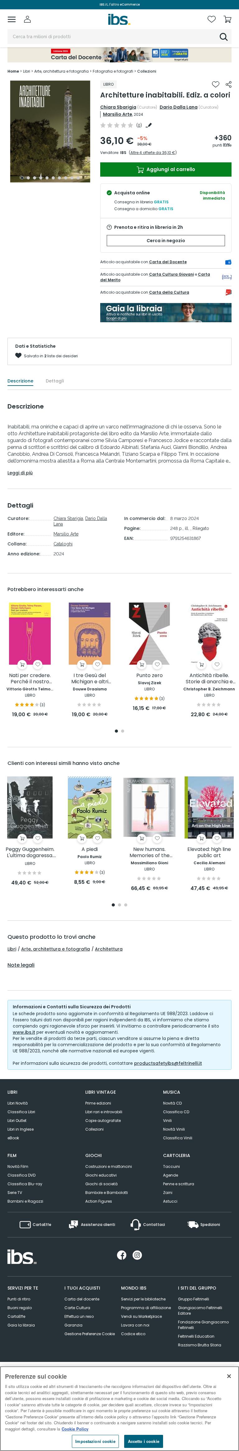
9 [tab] (72, 178)
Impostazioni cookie (95, 1441)
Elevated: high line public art (209, 852)
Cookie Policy (75, 1429)
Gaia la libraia (21, 1325)
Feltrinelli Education (196, 1336)
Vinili (167, 1120)
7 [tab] (59, 178)
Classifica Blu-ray (24, 1184)
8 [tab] (65, 178)
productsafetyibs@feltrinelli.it (168, 1063)
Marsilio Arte (117, 114)
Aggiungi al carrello (170, 169)
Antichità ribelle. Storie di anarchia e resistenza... (209, 678)
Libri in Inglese (20, 1129)
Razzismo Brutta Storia (199, 1345)
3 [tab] (34, 178)
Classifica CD (176, 1111)
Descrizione (20, 381)
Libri (11, 949)
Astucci (170, 1201)
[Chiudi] (229, 1376)
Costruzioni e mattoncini (108, 1166)
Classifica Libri (21, 1111)
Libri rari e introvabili (103, 1111)
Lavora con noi (135, 1325)
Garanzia (73, 1325)
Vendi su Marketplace (141, 1316)
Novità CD (172, 1103)
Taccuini (171, 1166)
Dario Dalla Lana (179, 107)
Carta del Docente (168, 261)
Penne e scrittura (178, 1184)
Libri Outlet (16, 1120)
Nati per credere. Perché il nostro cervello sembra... (30, 678)
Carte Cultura (77, 1307)
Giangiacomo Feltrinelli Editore (200, 1310)
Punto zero (149, 675)
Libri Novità (17, 1103)
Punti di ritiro (18, 1299)
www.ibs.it (24, 1032)
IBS (123, 152)
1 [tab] (22, 178)
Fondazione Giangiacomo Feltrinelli (203, 1324)
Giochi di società (101, 1184)
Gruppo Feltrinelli (193, 1299)
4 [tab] (41, 178)
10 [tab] (78, 178)
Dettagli (55, 381)
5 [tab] (47, 178)
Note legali (21, 965)
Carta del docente (81, 1299)
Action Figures (98, 1201)
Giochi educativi (101, 1175)
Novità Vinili (174, 1129)
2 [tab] (28, 178)
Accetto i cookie (143, 1441)
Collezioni (94, 1129)
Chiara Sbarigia (118, 107)
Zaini (167, 1192)
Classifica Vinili (177, 1138)
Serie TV (14, 1192)
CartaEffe (16, 1316)
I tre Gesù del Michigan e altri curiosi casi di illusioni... (89, 678)
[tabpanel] (50, 131)
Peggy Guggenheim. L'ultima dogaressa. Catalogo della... (30, 852)
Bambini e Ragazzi (25, 1201)
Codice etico (133, 1333)
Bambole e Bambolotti (106, 1192)
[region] (119, 1408)
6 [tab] (53, 178)
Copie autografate (103, 1120)
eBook (13, 1138)
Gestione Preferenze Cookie (89, 1333)
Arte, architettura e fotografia (55, 949)
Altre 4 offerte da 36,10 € (152, 152)
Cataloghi (63, 543)
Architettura (109, 949)
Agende (170, 1175)
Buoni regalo (19, 1307)
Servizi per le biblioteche (143, 1299)
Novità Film (17, 1166)
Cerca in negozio (166, 240)
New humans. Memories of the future (149, 852)
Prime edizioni (98, 1103)
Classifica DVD (21, 1175)
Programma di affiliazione (146, 1307)
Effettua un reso (79, 1316)
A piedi (90, 849)
